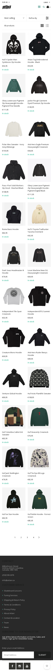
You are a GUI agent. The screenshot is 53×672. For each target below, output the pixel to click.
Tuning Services (11, 595)
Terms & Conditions (12, 604)
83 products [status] (9, 25)
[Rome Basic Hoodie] (13, 214)
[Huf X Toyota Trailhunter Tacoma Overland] (39, 214)
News (6, 627)
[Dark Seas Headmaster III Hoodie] (13, 255)
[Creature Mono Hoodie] (13, 337)
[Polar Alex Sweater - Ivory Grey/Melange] (13, 129)
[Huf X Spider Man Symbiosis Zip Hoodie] (13, 44)
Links (46, 2)
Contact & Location (12, 618)
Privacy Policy (10, 609)
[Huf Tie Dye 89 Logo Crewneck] (39, 458)
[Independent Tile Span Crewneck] (13, 296)
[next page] (39, 537)
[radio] (42, 25)
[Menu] (39, 7)
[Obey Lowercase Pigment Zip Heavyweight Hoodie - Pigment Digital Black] (39, 170)
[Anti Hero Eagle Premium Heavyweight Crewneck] (39, 129)
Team (6, 622)
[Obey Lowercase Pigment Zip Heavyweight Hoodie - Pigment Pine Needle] (13, 85)
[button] (14, 18)
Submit (42, 655)
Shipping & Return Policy (14, 600)
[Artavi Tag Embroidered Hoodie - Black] (39, 44)
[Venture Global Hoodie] (13, 378)
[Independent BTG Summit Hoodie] (39, 296)
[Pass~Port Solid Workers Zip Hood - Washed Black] (13, 170)
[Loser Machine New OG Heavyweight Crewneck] (39, 255)
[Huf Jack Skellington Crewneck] (13, 458)
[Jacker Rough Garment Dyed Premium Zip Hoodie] (39, 85)
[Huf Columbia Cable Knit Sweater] (13, 417)
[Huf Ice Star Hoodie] (13, 499)
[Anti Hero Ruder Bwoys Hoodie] (39, 337)
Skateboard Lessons (13, 590)
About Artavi (9, 613)
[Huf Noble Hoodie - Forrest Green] (39, 499)
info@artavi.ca (8, 580)
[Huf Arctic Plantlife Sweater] (39, 378)
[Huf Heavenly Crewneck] (39, 417)
